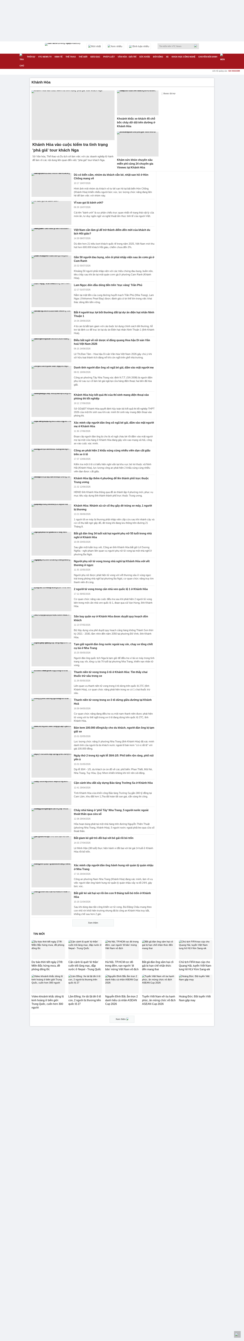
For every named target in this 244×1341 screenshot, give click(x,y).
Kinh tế (59, 57)
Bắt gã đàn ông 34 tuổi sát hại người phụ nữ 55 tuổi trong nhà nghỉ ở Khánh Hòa (113, 535)
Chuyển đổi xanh (207, 57)
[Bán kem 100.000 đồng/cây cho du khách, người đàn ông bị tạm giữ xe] (51, 738)
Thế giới (83, 57)
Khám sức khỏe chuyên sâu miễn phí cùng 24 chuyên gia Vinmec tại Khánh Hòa (135, 163)
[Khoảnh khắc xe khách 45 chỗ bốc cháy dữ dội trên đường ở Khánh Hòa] (138, 102)
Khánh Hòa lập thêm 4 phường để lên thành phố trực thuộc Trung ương (111, 480)
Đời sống (158, 57)
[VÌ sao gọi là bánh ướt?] (51, 213)
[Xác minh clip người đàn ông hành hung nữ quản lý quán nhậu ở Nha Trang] (51, 875)
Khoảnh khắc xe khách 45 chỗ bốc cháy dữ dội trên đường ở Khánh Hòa (136, 122)
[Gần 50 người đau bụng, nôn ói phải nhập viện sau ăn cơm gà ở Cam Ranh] (51, 267)
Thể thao (71, 57)
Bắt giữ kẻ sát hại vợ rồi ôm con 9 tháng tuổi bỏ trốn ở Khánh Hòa (112, 895)
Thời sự (31, 57)
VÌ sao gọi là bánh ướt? (88, 202)
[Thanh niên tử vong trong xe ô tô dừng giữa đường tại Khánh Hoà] (51, 710)
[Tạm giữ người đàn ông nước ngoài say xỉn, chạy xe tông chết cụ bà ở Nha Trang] (51, 654)
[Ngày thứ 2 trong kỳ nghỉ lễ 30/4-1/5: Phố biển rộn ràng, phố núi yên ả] (51, 766)
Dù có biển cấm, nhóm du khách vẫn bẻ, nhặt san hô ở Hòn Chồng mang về (111, 176)
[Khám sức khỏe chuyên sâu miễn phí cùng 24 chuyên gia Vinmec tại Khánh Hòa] (138, 144)
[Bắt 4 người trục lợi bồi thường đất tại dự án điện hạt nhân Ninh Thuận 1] (51, 323)
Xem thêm (93, 923)
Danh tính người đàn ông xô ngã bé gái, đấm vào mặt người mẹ (114, 367)
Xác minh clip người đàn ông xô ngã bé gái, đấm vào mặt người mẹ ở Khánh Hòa (114, 424)
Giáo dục (95, 57)
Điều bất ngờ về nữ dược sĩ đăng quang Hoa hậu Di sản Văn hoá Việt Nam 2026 (112, 342)
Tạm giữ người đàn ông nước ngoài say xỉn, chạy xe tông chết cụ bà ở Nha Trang (113, 646)
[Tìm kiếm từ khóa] (196, 45)
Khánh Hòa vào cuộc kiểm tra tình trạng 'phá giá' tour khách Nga (70, 147)
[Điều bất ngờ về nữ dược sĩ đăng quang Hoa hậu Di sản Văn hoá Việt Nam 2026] (51, 350)
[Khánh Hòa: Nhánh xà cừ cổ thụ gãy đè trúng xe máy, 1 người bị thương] (51, 516)
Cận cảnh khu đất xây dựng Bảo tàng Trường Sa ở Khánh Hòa (113, 782)
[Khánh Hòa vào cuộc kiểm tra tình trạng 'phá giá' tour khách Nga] (73, 115)
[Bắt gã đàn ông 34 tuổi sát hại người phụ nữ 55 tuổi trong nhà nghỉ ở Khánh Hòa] (51, 544)
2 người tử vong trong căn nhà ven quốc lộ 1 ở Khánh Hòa (111, 589)
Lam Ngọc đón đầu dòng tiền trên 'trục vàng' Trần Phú (108, 285)
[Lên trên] (237, 1334)
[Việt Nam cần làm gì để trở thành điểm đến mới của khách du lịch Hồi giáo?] (51, 240)
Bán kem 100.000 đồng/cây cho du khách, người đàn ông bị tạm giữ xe (114, 729)
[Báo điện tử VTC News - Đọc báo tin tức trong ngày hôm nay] (63, 47)
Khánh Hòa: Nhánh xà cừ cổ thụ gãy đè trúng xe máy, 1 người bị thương (113, 507)
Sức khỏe (144, 57)
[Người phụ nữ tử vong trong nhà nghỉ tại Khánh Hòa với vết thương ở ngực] (51, 571)
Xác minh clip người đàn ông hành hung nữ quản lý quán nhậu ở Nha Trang (113, 867)
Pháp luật (109, 57)
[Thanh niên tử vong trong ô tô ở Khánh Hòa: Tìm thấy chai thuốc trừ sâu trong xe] (51, 682)
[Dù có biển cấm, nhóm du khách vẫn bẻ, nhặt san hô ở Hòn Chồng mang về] (51, 185)
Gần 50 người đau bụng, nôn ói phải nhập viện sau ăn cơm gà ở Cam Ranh (114, 259)
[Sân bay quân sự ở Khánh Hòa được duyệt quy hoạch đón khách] (51, 627)
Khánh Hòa (41, 82)
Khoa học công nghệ (183, 57)
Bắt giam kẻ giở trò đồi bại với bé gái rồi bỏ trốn (103, 838)
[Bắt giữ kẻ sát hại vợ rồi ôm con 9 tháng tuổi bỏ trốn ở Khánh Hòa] (51, 903)
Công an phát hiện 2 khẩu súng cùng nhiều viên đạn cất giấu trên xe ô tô (112, 452)
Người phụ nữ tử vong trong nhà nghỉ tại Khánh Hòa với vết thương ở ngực (112, 563)
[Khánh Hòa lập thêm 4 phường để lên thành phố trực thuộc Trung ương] (51, 488)
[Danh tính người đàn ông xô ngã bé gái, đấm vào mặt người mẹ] (51, 378)
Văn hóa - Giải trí (127, 57)
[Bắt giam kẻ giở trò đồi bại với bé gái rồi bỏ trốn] (51, 848)
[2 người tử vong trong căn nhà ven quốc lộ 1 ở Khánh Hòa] (51, 599)
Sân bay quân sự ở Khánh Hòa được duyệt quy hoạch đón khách (111, 618)
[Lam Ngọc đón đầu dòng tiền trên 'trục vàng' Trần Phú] (51, 295)
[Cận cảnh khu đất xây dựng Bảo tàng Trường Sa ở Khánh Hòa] (51, 793)
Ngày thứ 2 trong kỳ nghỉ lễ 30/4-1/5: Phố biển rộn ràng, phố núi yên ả (114, 757)
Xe (167, 57)
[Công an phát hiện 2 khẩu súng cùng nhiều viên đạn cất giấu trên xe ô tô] (51, 461)
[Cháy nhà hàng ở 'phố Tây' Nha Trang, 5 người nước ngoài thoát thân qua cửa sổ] (51, 820)
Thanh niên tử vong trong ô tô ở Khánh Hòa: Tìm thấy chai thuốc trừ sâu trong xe (110, 674)
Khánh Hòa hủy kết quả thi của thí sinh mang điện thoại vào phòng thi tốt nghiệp (111, 396)
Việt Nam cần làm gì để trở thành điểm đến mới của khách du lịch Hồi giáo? (112, 232)
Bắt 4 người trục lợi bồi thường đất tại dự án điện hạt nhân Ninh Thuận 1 (114, 314)
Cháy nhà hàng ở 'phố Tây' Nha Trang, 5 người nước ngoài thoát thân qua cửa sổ (111, 812)
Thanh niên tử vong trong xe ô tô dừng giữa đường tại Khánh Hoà (113, 701)
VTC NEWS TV (45, 57)
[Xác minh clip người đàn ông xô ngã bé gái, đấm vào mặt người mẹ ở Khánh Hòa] (51, 433)
